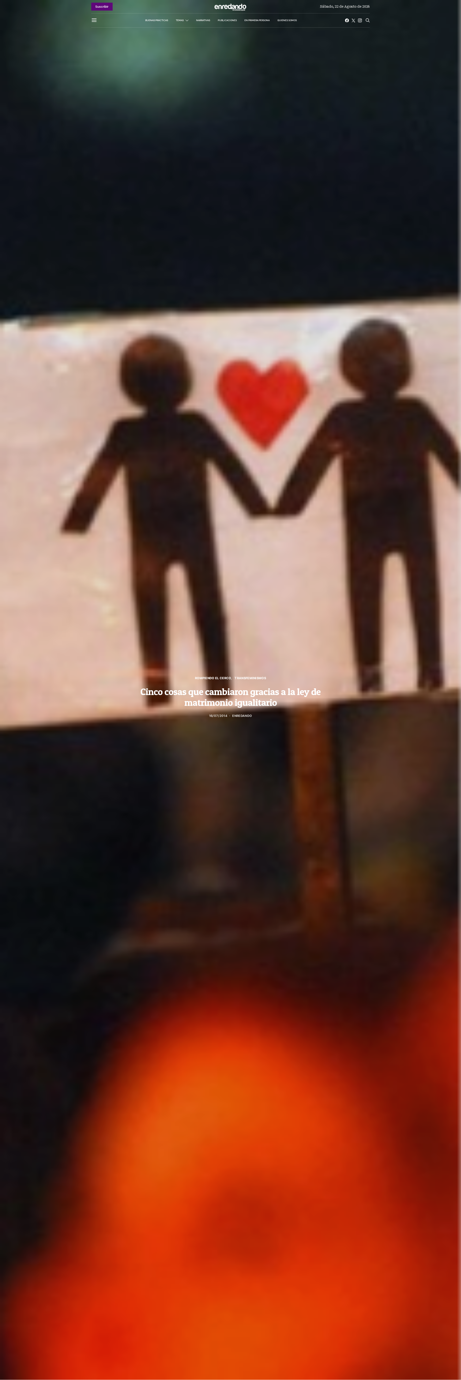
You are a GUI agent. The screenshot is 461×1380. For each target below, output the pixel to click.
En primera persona (257, 20)
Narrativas (203, 20)
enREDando (242, 716)
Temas (180, 20)
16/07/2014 (218, 716)
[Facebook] (347, 20)
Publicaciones (227, 20)
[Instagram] (360, 20)
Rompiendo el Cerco (213, 678)
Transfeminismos (250, 678)
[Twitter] (353, 20)
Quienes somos (287, 20)
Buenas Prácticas (156, 20)
